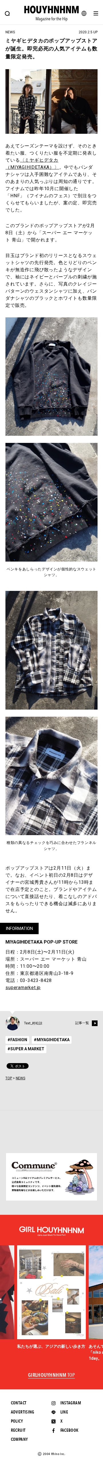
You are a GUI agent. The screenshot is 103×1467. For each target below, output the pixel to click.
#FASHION (17, 1039)
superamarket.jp (23, 987)
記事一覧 (82, 1023)
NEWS (20, 1078)
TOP (8, 1078)
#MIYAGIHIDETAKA (52, 1039)
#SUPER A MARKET (25, 1049)
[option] (51, 1297)
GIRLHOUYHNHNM (51, 1375)
